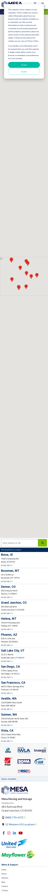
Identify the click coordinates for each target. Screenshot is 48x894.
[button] (20, 268)
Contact (5, 890)
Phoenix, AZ (9, 634)
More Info (6, 565)
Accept (24, 65)
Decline (24, 72)
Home (4, 779)
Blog (3, 882)
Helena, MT (8, 618)
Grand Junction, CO (14, 602)
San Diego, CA (10, 666)
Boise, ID (7, 554)
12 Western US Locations (20, 824)
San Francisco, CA (13, 682)
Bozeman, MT (10, 570)
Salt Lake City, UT (12, 650)
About (4, 874)
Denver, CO (8, 587)
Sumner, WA (9, 714)
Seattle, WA (9, 698)
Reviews (5, 878)
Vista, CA (7, 730)
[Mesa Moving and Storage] (24, 790)
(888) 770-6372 (14, 817)
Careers (5, 886)
